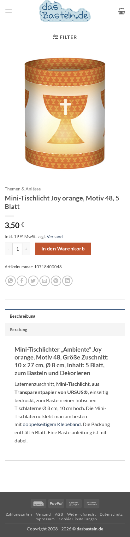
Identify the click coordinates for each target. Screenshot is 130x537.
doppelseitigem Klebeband (52, 424)
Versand (55, 236)
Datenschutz (111, 514)
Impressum (44, 519)
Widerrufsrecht (81, 514)
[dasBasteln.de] (65, 11)
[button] (8, 11)
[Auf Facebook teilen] (22, 281)
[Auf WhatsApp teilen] (10, 281)
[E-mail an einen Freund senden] (44, 281)
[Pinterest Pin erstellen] (56, 281)
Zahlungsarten (19, 514)
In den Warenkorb (63, 248)
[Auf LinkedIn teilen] (67, 281)
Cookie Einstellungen (78, 519)
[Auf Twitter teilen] (33, 281)
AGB (59, 514)
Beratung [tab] (18, 329)
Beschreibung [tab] (22, 316)
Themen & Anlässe (23, 188)
